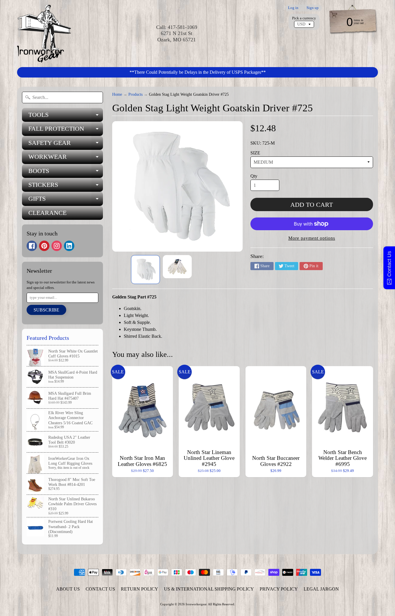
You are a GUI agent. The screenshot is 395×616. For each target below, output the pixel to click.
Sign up (313, 8)
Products (135, 94)
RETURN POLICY (139, 589)
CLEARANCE (47, 212)
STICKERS (65, 186)
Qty (253, 176)
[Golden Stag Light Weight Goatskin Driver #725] (145, 269)
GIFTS (65, 200)
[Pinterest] (44, 246)
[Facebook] (32, 246)
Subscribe (46, 309)
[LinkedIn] (69, 246)
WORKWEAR (65, 158)
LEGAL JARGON (321, 589)
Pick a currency (304, 18)
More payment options (311, 238)
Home (117, 94)
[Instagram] (56, 246)
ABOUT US (68, 589)
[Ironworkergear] (44, 33)
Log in (293, 8)
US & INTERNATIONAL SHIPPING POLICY (209, 589)
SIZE (255, 152)
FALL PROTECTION (65, 130)
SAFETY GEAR (65, 144)
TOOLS (65, 116)
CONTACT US (100, 589)
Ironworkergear (196, 604)
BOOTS (65, 172)
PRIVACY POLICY (279, 589)
